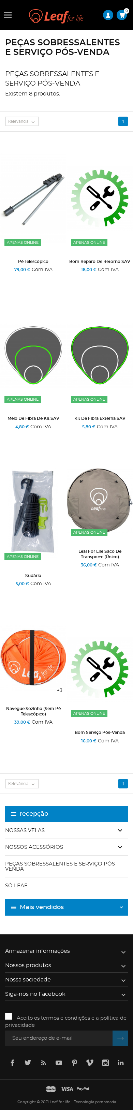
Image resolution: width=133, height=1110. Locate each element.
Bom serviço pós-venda (100, 732)
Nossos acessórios (34, 847)
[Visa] (67, 1089)
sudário (33, 576)
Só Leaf (16, 885)
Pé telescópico (33, 262)
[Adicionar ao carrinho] (11, 278)
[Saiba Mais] (56, 278)
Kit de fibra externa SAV (99, 418)
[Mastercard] (51, 1089)
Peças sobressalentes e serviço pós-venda (61, 866)
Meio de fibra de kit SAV (33, 418)
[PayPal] (83, 1089)
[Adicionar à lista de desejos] (35, 278)
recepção (34, 814)
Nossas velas (25, 830)
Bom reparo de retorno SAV (99, 262)
